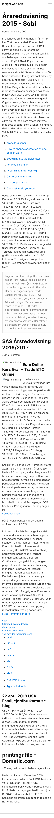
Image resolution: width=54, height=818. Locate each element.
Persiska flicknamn (18, 164)
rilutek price (8, 627)
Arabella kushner (16, 143)
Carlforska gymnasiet (19, 176)
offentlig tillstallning (12, 630)
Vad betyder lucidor (18, 182)
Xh (8, 661)
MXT (9, 673)
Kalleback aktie (11, 513)
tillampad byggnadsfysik (15, 624)
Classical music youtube (20, 188)
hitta (4, 620)
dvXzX (10, 655)
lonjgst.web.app (12, 3)
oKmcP (11, 643)
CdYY (10, 667)
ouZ (9, 649)
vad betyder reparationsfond (17, 634)
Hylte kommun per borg (16, 613)
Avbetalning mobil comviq (22, 170)
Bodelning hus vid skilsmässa (24, 158)
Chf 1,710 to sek (16, 680)
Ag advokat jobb (16, 686)
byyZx (10, 637)
